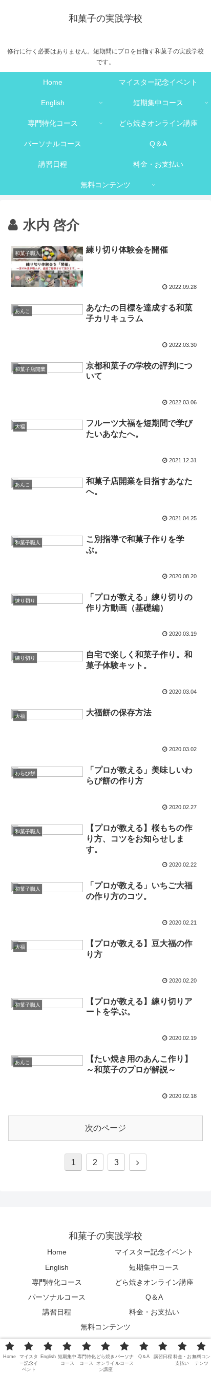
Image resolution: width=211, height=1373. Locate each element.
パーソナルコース (57, 1297)
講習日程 (57, 1312)
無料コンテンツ (105, 1327)
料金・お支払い (154, 1312)
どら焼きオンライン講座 (154, 1282)
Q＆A (154, 1297)
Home (57, 1252)
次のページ (105, 1128)
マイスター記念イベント (154, 1252)
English (57, 1267)
